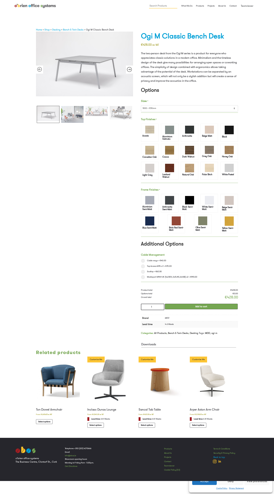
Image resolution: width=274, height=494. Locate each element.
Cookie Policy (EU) (172, 471)
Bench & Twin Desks (73, 29)
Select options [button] (44, 423)
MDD (207, 334)
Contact (233, 5)
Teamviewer (246, 6)
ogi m (214, 334)
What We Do (186, 5)
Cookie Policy (221, 488)
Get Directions (71, 468)
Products (168, 450)
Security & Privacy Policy (224, 455)
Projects (211, 5)
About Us (222, 5)
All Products (160, 334)
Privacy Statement (236, 488)
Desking (56, 29)
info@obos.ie (70, 457)
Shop (47, 29)
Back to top (219, 459)
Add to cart (201, 308)
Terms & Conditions (221, 450)
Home (39, 29)
